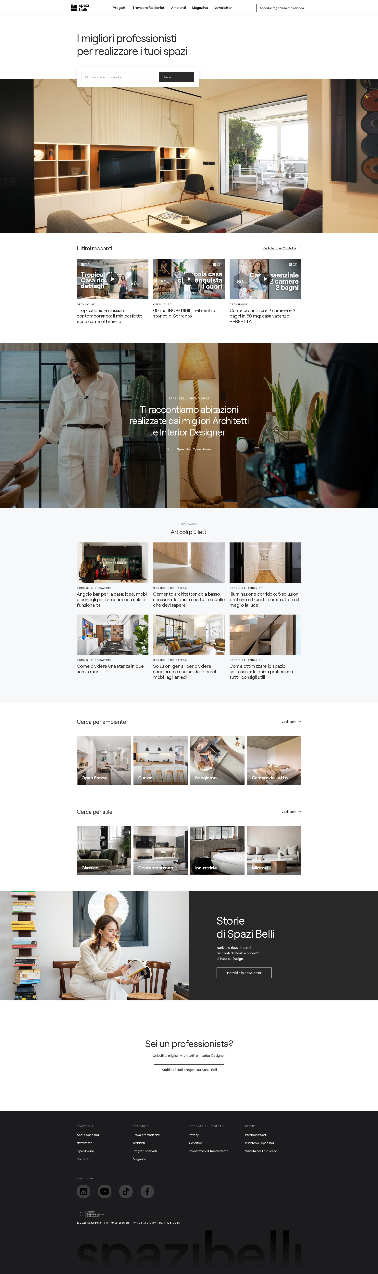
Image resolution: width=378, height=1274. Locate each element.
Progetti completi (145, 1151)
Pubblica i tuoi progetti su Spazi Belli (189, 1069)
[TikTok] (126, 1191)
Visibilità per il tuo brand (261, 1151)
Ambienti (178, 7)
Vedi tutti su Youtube (279, 248)
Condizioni (196, 1143)
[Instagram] (83, 1191)
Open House (85, 1151)
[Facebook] (147, 1191)
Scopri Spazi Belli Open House (189, 449)
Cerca (166, 77)
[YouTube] (104, 1191)
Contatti (82, 1159)
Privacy (194, 1135)
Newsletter (223, 7)
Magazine (200, 7)
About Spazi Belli (88, 1135)
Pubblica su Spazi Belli (259, 1143)
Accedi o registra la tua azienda (282, 8)
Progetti (119, 7)
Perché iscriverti (256, 1135)
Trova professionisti (148, 7)
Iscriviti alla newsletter (244, 972)
